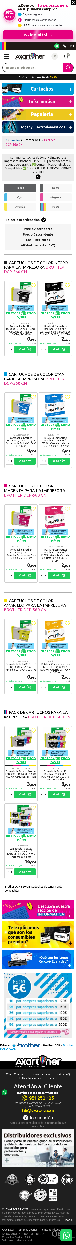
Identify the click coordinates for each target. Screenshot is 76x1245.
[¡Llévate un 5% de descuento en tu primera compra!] (38, 21)
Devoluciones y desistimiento (40, 1078)
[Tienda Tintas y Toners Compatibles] (6, 140)
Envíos (59, 1074)
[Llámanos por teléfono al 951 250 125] (65, 46)
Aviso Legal (8, 1229)
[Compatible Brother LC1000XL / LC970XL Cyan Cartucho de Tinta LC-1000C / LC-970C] (21, 430)
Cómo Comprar (15, 1074)
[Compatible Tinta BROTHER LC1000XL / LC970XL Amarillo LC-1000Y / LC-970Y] (21, 656)
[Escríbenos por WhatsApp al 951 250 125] (56, 46)
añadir (22, 349)
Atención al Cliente (38, 1086)
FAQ (67, 1074)
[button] (33, 285)
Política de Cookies (27, 1229)
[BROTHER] (15, 140)
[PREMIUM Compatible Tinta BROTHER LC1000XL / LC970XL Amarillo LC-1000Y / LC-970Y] (55, 656)
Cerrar (73, 2)
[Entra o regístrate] (54, 56)
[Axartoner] (30, 56)
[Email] (72, 46)
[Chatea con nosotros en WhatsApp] (66, 1235)
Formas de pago (40, 1074)
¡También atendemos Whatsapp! (38, 1092)
